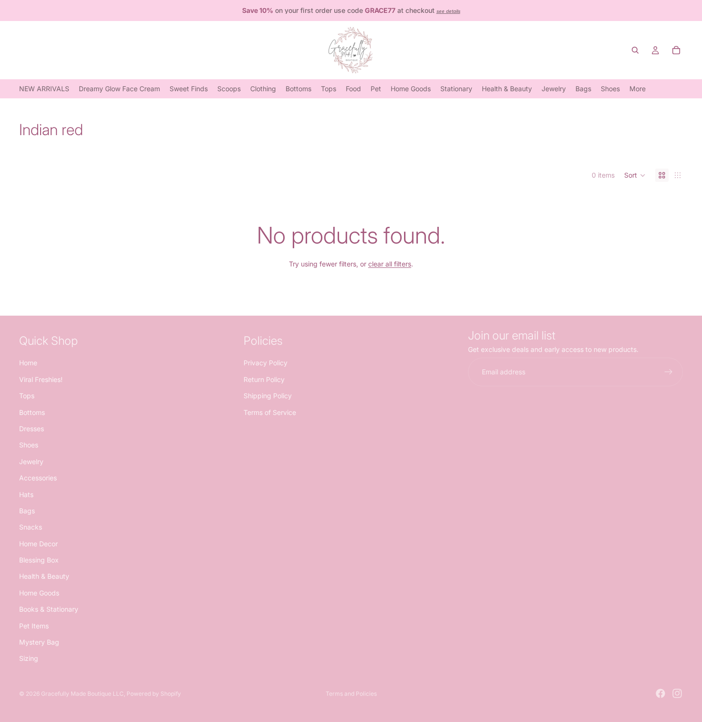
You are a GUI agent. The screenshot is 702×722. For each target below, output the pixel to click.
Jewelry (31, 461)
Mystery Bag (39, 642)
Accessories (38, 478)
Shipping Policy (268, 396)
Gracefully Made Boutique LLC (82, 693)
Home (28, 363)
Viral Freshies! (41, 379)
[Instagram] (677, 693)
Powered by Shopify (154, 693)
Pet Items (34, 625)
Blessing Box (39, 560)
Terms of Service (270, 412)
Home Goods (39, 592)
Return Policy (264, 379)
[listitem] (637, 88)
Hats (26, 494)
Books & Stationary (48, 609)
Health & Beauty (44, 576)
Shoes (28, 445)
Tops (26, 396)
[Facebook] (660, 693)
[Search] (635, 50)
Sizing (28, 658)
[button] (635, 175)
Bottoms (32, 412)
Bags (27, 510)
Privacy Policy (265, 363)
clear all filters (389, 264)
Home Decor (38, 543)
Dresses (31, 428)
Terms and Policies (351, 693)
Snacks (30, 527)
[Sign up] (669, 372)
